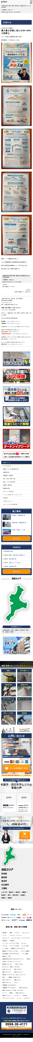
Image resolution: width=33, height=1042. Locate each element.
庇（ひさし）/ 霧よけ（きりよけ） (11, 967)
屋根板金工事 (6, 488)
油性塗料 (5, 940)
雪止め (28, 959)
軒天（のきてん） (7, 980)
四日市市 (15, 895)
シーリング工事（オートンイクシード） (12, 494)
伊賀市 (3, 898)
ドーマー (5, 993)
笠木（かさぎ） (19, 964)
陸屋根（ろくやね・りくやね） (11, 951)
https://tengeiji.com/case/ (13, 321)
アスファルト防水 (14, 946)
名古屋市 (5, 884)
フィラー (5, 935)
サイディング (6, 938)
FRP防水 (25, 995)
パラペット (17, 995)
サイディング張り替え (8, 491)
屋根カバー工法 (7, 956)
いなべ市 (4, 892)
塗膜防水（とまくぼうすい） (18, 948)
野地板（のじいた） (8, 964)
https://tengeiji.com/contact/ (15, 344)
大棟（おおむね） (23, 987)
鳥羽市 (4, 880)
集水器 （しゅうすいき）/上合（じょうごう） (14, 974)
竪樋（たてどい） (7, 995)
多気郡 (23, 895)
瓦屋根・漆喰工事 (7, 485)
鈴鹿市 (10, 898)
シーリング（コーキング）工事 (11, 943)
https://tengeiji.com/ (6, 302)
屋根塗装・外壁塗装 (8, 475)
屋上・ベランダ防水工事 (9, 482)
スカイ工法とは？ (7, 466)
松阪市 (3, 895)
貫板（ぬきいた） (7, 982)
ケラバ (16, 982)
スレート (19, 998)
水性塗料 (12, 940)
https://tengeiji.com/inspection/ (20, 333)
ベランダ (5, 946)
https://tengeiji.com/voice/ (13, 323)
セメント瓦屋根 (25, 951)
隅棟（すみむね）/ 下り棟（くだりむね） (13, 990)
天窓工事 (5, 498)
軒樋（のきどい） (20, 993)
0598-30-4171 (16, 307)
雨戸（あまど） (18, 969)
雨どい (4, 977)
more (17, 538)
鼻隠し (11, 993)
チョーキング (25, 933)
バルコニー (24, 943)
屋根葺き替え (6, 472)
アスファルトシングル (8, 998)
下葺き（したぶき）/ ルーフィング (11, 961)
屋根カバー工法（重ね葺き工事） (11, 469)
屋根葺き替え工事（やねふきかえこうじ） (13, 959)
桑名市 (11, 892)
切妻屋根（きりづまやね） (9, 987)
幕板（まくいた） (7, 972)
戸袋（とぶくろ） (7, 969)
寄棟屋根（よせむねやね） (9, 985)
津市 (9, 895)
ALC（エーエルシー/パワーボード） (21, 938)
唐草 (11, 933)
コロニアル (27, 998)
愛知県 (4, 877)
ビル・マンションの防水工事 (10, 504)
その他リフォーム (7, 501)
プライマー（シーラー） (16, 935)
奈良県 (4, 873)
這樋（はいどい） (19, 972)
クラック (17, 933)
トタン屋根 (25, 953)
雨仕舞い (5, 933)
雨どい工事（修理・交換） (9, 478)
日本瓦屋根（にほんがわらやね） (11, 953)
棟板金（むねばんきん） (15, 977)
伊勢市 (24, 892)
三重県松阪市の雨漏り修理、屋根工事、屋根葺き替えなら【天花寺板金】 (16, 1034)
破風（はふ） (17, 980)
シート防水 (5, 948)
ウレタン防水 (25, 946)
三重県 (4, 888)
